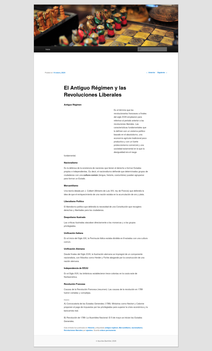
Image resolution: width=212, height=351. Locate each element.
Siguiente (162, 72)
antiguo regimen (111, 327)
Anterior (150, 72)
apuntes (89, 330)
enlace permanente (108, 330)
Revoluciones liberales (73, 330)
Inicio (48, 49)
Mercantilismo (125, 327)
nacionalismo (137, 327)
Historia (91, 327)
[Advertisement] (106, 64)
